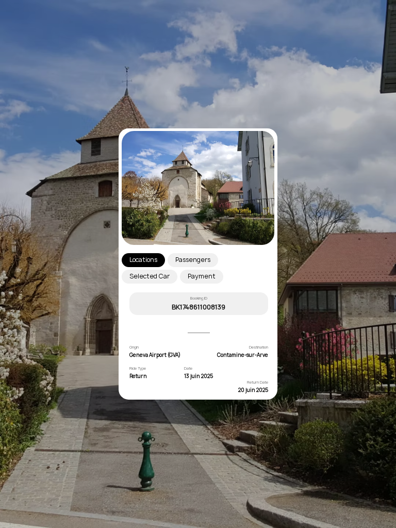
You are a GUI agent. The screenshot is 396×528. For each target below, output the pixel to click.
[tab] (143, 260)
